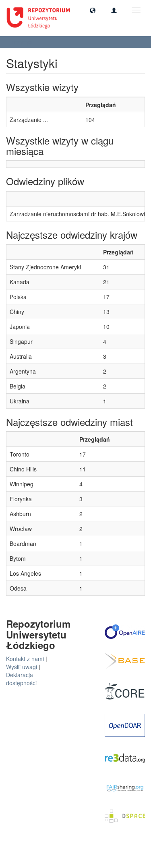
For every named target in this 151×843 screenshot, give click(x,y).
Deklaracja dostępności (21, 679)
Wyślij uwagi (21, 667)
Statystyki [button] (23, 42)
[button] (92, 10)
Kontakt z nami (25, 659)
